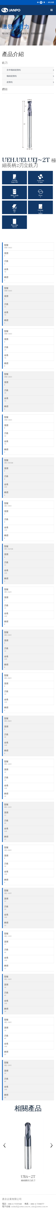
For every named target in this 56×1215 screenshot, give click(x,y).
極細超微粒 (11, 76)
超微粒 (9, 82)
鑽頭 (4, 89)
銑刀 (4, 63)
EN (38, 2)
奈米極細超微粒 (13, 70)
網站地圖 (51, 2)
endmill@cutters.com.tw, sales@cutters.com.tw (29, 1207)
